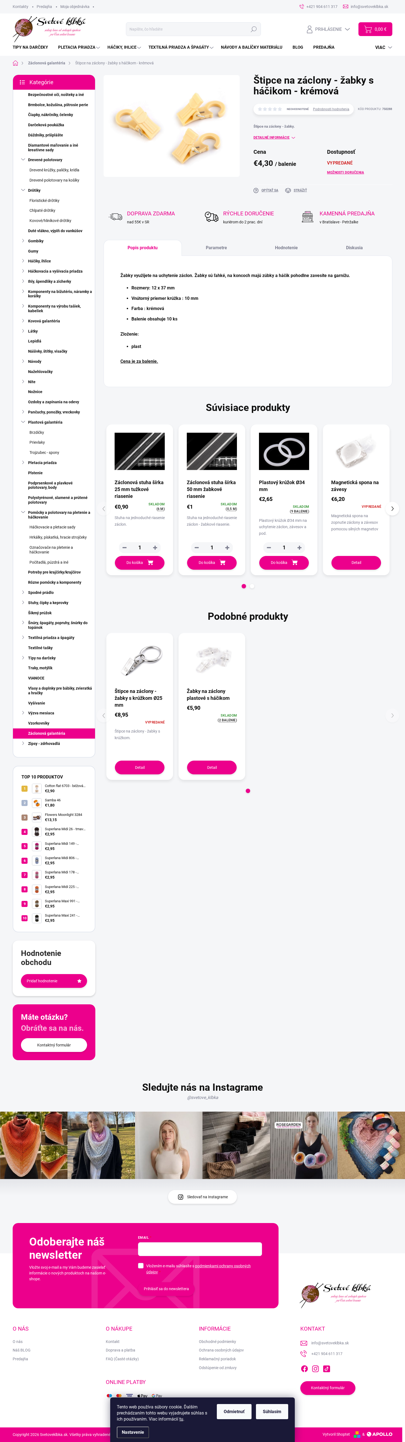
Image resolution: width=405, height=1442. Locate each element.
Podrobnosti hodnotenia (331, 109)
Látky (33, 331)
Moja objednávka (75, 6)
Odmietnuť (234, 1411)
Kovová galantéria (44, 321)
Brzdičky (36, 432)
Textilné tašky (40, 648)
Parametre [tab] (216, 247)
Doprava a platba (120, 1350)
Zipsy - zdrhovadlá (44, 743)
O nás (18, 1341)
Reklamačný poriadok (217, 1359)
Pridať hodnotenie (42, 981)
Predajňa (44, 6)
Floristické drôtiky (44, 200)
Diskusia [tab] (354, 247)
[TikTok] (326, 1368)
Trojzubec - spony (44, 452)
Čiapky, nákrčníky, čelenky (50, 115)
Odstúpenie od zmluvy (218, 1368)
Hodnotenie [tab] (286, 247)
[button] (155, 547)
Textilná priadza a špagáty (51, 637)
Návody (34, 361)
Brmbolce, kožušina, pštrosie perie (58, 105)
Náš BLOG (22, 1350)
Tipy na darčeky (42, 658)
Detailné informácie (271, 137)
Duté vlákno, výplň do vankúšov (55, 231)
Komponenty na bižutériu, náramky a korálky (60, 293)
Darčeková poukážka (46, 125)
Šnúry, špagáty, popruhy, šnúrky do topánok (58, 625)
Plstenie (35, 473)
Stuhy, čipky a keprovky (48, 603)
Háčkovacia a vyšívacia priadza (55, 271)
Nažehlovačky (40, 371)
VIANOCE (36, 678)
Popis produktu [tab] (143, 247)
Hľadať (254, 29)
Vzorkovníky (38, 723)
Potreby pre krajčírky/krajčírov (54, 572)
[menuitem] (32, 47)
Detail (356, 562)
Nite (32, 382)
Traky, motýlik (40, 668)
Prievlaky (37, 442)
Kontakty (20, 6)
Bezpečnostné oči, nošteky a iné (56, 94)
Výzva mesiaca (41, 713)
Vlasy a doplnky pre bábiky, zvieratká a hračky (60, 690)
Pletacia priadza (42, 462)
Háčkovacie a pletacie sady (52, 527)
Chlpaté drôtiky (42, 210)
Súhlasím (272, 1411)
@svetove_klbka (202, 1097)
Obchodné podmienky (217, 1341)
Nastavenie (133, 1432)
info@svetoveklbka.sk (330, 1343)
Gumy (33, 251)
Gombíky (36, 241)
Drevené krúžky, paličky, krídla (54, 170)
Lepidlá (34, 341)
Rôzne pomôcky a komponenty (54, 582)
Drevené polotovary (45, 160)
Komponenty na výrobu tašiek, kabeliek (54, 308)
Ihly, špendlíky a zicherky (49, 281)
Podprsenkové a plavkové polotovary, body (50, 485)
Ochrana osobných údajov (221, 1350)
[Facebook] (304, 1368)
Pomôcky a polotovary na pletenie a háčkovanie (59, 514)
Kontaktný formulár (54, 1045)
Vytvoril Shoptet (336, 1434)
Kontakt (113, 1341)
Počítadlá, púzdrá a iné (48, 562)
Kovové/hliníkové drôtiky (50, 220)
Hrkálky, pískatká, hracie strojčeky (58, 537)
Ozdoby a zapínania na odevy (53, 402)
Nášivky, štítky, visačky (47, 351)
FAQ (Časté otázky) (122, 1359)
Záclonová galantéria (46, 733)
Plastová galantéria (45, 422)
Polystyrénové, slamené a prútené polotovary (58, 500)
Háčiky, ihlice (39, 261)
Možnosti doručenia (345, 172)
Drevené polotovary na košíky (54, 180)
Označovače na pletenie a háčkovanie (51, 549)
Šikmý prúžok (40, 613)
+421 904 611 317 (326, 1353)
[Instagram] (315, 1368)
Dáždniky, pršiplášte (45, 135)
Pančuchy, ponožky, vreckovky (54, 412)
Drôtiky (34, 190)
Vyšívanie (36, 703)
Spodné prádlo (41, 592)
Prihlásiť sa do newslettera (166, 1289)
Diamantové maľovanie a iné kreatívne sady (53, 147)
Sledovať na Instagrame (207, 1197)
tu (181, 1419)
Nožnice (35, 392)
